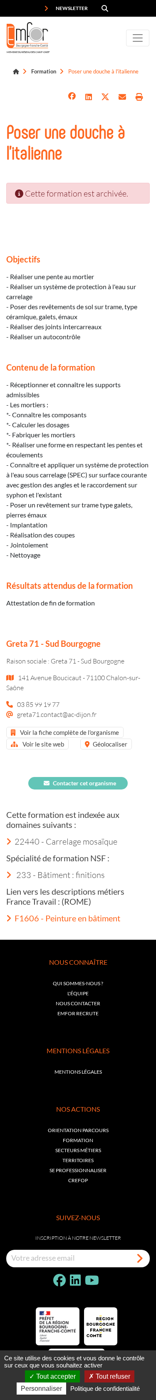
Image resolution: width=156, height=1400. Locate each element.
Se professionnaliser (78, 1170)
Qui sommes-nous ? (78, 983)
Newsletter (71, 8)
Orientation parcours (78, 1130)
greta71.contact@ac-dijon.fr (57, 714)
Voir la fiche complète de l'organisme (69, 732)
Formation (43, 71)
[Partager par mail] (122, 97)
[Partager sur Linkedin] (88, 97)
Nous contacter (78, 1003)
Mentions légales (78, 1072)
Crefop (78, 1180)
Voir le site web (42, 744)
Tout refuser (112, 1376)
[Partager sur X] (105, 97)
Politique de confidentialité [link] (105, 1388)
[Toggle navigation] (137, 38)
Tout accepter (55, 1376)
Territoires (78, 1160)
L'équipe (78, 993)
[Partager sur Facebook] (72, 97)
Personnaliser (41, 1388)
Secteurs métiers (78, 1150)
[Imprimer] (139, 97)
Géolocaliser (110, 744)
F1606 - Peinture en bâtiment (67, 918)
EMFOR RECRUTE (78, 1013)
